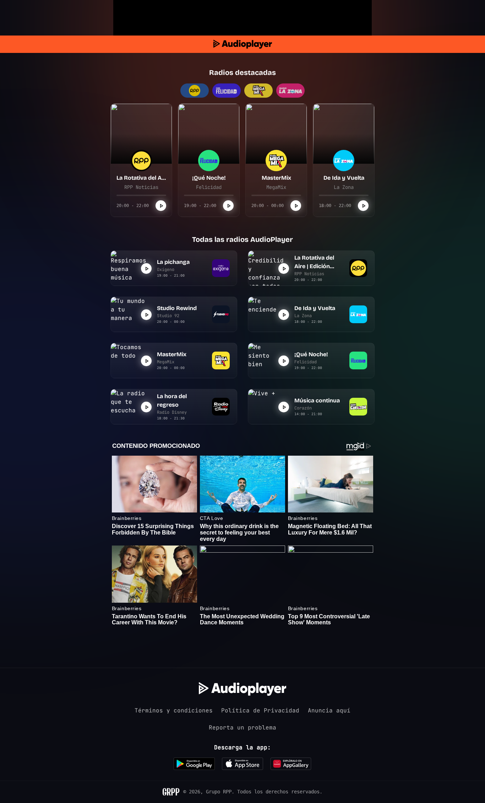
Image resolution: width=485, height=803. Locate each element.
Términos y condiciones (174, 710)
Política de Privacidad (260, 710)
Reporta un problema (242, 727)
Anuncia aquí (329, 710)
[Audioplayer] (242, 44)
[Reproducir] (161, 205)
